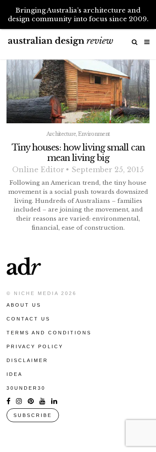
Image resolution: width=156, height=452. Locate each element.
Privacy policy (34, 346)
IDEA (14, 374)
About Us (23, 305)
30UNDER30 (26, 388)
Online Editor (38, 169)
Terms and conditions (48, 332)
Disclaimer (27, 360)
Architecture (61, 134)
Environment (94, 134)
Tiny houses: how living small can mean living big (78, 152)
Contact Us (28, 318)
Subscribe (32, 415)
